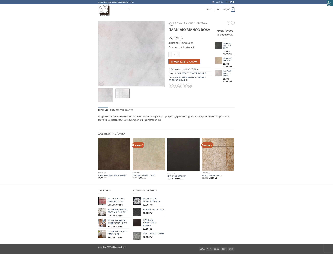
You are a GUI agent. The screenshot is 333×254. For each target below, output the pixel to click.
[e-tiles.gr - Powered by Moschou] (111, 10)
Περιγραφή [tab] (103, 110)
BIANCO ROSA (181, 77)
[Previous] (102, 53)
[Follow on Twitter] (231, 2)
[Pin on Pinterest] (185, 86)
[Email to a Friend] (180, 86)
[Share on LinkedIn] (189, 86)
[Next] (160, 53)
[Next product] (228, 22)
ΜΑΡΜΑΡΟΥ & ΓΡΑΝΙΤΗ (187, 73)
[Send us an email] (233, 2)
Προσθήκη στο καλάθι (184, 62)
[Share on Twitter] (175, 86)
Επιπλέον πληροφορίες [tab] (121, 110)
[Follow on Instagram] (228, 2)
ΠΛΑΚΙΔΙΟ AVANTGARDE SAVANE (112, 175)
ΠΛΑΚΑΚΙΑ (188, 23)
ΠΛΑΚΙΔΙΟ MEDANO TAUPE (144, 175)
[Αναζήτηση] (129, 9)
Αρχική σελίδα (175, 23)
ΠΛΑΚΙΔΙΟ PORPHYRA (176, 176)
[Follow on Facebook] (226, 2)
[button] (218, 2)
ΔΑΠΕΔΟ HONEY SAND (212, 175)
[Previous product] (233, 22)
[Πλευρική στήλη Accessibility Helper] (330, 3)
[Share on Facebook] (171, 86)
